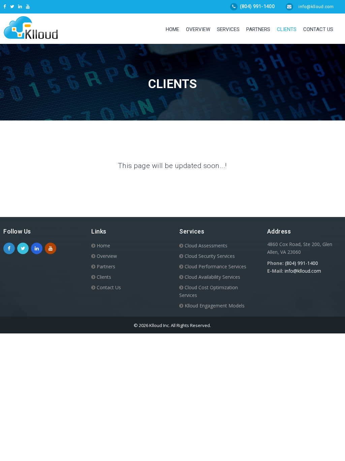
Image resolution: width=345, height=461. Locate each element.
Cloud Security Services (210, 256)
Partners (106, 266)
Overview (107, 256)
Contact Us (318, 29)
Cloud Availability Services (212, 277)
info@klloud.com (315, 6)
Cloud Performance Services (215, 266)
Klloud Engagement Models (215, 305)
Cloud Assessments (206, 245)
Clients (286, 29)
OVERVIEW (198, 29)
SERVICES (228, 29)
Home (172, 29)
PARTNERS (258, 29)
